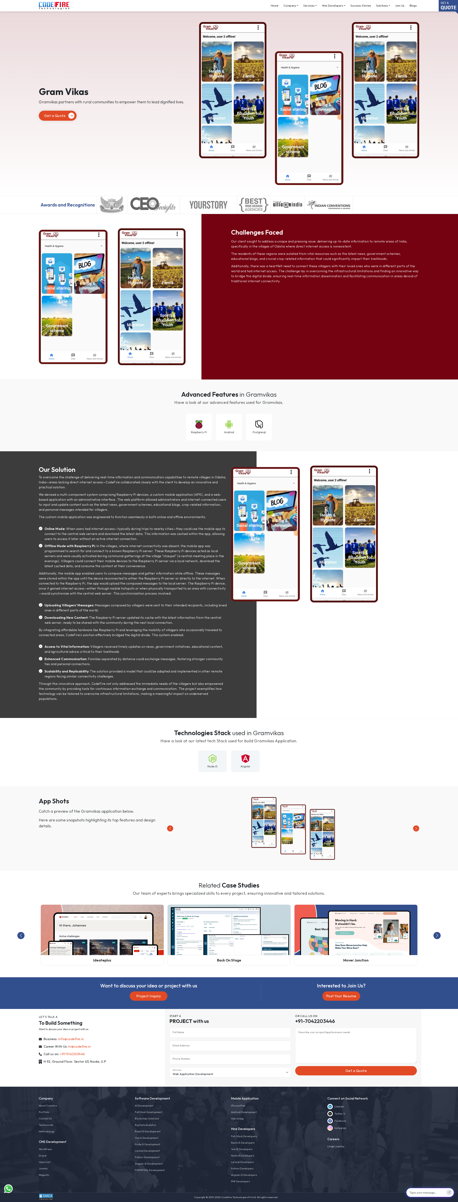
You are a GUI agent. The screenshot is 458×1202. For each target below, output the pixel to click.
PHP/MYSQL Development (150, 1170)
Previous (21, 935)
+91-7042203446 (315, 1021)
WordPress (45, 1149)
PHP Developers (240, 1181)
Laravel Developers (242, 1162)
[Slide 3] (299, 855)
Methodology (46, 1131)
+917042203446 (72, 1054)
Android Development (244, 1112)
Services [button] (309, 5)
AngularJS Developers (244, 1175)
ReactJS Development (147, 1131)
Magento (44, 1175)
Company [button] (290, 5)
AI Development (144, 1105)
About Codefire (48, 1105)
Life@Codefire (336, 1146)
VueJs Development (146, 1138)
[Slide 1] (286, 855)
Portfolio (44, 1112)
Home (275, 5)
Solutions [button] (382, 5)
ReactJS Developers (243, 1142)
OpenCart (45, 1162)
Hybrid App (237, 1118)
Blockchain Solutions (147, 1118)
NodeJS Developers (242, 1155)
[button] (170, 828)
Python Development (147, 1157)
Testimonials (46, 1125)
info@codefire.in (71, 1039)
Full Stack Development (148, 1112)
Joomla (43, 1168)
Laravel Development (147, 1150)
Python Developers (242, 1168)
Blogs (413, 5)
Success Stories (360, 5)
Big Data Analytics (145, 1125)
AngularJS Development (149, 1163)
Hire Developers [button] (332, 5)
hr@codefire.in (79, 1046)
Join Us (400, 5)
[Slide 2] (293, 855)
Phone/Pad (238, 1105)
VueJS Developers (241, 1149)
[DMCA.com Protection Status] (46, 1197)
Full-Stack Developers (244, 1136)
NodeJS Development (147, 1144)
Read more (112, 209)
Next (437, 935)
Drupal (43, 1155)
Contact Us (45, 1118)
